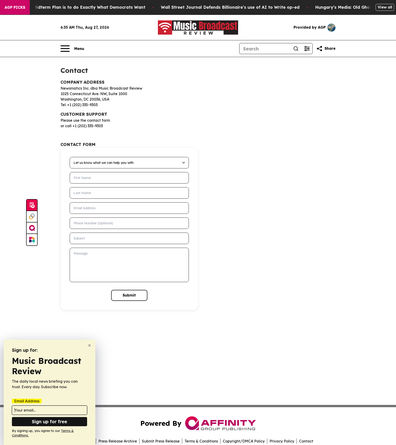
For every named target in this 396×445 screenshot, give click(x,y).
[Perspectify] (32, 216)
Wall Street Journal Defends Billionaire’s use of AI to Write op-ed (230, 7)
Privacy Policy (282, 441)
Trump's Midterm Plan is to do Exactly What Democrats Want (80, 7)
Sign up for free (49, 421)
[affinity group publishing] (32, 228)
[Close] (89, 345)
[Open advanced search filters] (306, 48)
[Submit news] (32, 205)
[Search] (295, 48)
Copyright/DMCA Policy (244, 441)
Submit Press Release (161, 441)
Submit (129, 295)
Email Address (26, 401)
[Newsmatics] (32, 239)
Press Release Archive (117, 441)
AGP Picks (15, 7)
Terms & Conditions (201, 441)
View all (385, 7)
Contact (306, 441)
